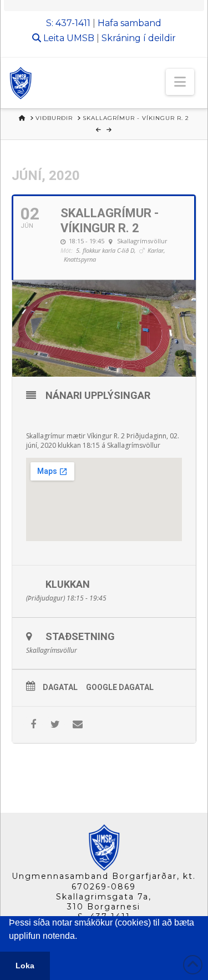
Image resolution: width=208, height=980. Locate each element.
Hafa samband (129, 23)
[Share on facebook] (33, 724)
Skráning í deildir (139, 38)
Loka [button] (25, 965)
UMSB (80, 38)
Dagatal (60, 687)
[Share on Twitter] (55, 724)
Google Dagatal (120, 687)
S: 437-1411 (68, 23)
